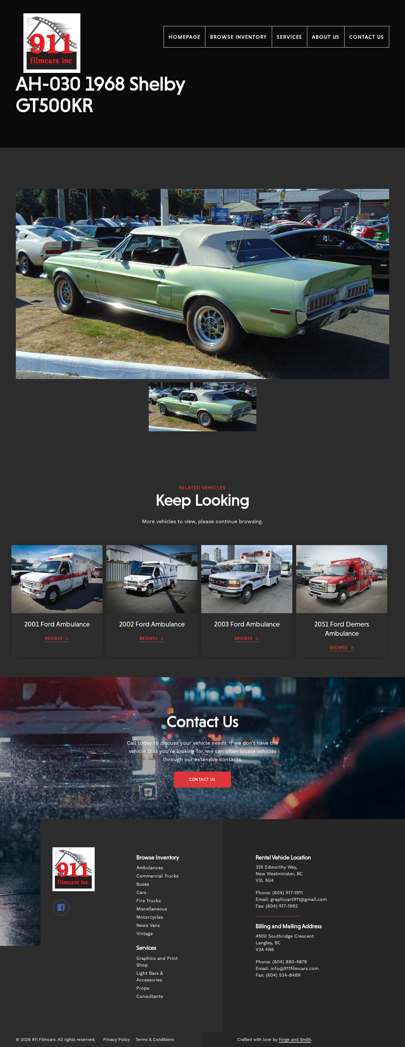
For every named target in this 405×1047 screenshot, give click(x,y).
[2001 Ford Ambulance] (57, 610)
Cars (141, 892)
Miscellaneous (151, 908)
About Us (326, 37)
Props (142, 988)
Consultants (149, 996)
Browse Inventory (238, 37)
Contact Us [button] (202, 779)
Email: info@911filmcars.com (287, 968)
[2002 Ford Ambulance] (151, 610)
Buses (142, 884)
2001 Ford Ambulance (57, 624)
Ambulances (149, 867)
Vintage (144, 933)
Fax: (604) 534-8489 (278, 975)
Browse (54, 638)
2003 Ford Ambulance (247, 624)
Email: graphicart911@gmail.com (291, 899)
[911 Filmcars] (52, 81)
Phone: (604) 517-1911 (279, 892)
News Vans (148, 925)
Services (289, 37)
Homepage (184, 37)
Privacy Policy (116, 1039)
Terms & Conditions (154, 1039)
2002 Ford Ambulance (152, 624)
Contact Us (366, 37)
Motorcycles (149, 917)
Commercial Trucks (157, 875)
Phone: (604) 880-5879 (281, 961)
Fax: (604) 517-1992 (277, 906)
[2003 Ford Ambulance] (246, 610)
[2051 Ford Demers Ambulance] (341, 610)
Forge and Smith (295, 1039)
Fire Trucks (148, 900)
